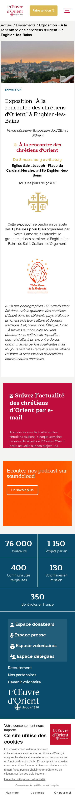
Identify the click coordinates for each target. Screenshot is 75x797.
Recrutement (20, 668)
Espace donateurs (34, 624)
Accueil (6, 25)
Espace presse (30, 634)
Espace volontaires (36, 645)
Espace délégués (36, 656)
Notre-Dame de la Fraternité (35, 234)
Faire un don (42, 10)
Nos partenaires (22, 675)
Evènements (25, 25)
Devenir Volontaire (24, 682)
